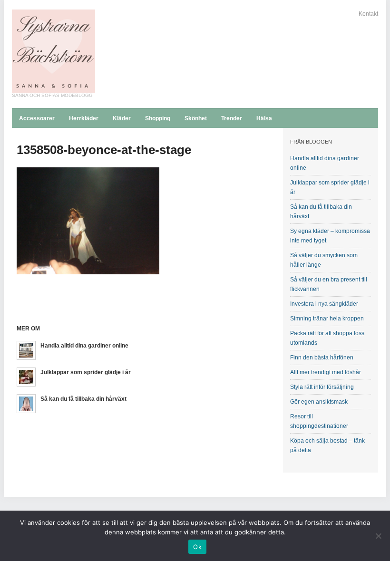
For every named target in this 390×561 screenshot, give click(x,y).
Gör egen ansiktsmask (319, 401)
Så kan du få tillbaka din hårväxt (83, 399)
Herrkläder (83, 118)
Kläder (122, 118)
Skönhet (196, 118)
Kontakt (368, 13)
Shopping (157, 118)
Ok (197, 547)
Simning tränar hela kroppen (327, 318)
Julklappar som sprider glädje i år (85, 372)
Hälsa (264, 118)
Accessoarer (37, 118)
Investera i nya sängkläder (324, 303)
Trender (231, 118)
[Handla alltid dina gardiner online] (26, 349)
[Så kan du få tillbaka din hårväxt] (26, 403)
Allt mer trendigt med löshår (325, 372)
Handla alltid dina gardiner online (84, 345)
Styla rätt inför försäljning (322, 387)
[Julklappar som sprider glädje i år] (26, 376)
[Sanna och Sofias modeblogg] (53, 50)
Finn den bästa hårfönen (321, 357)
